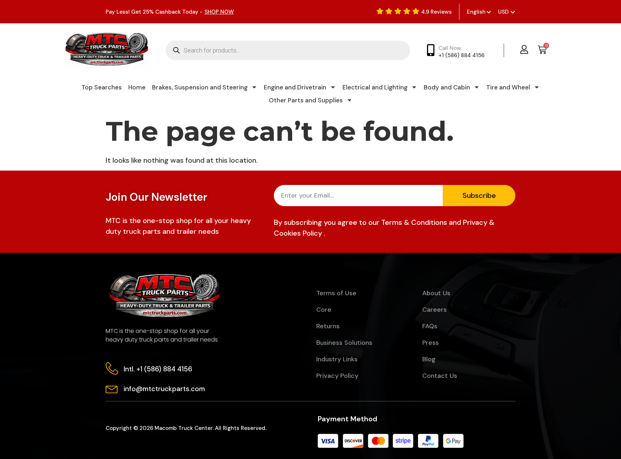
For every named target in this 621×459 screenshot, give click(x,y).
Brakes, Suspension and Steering (200, 87)
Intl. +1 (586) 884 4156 (158, 369)
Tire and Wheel (508, 87)
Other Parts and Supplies (306, 100)
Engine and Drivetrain (295, 87)
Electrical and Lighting (375, 87)
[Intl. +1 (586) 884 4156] (112, 368)
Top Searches (102, 87)
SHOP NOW (219, 11)
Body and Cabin (447, 87)
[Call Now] (431, 50)
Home (137, 87)
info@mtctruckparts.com (164, 388)
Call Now (449, 48)
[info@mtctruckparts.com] (112, 388)
